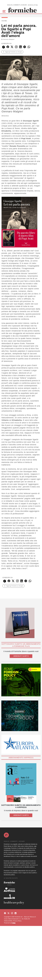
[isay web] (13, 923)
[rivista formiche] (21, 783)
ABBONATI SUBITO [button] (21, 656)
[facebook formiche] (5, 913)
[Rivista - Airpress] (21, 890)
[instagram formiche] (12, 913)
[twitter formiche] (8, 913)
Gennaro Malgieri (8, 39)
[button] (4, 11)
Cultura (4, 20)
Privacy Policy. (17, 921)
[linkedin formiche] (15, 913)
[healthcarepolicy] (21, 902)
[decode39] (21, 896)
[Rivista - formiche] (21, 883)
